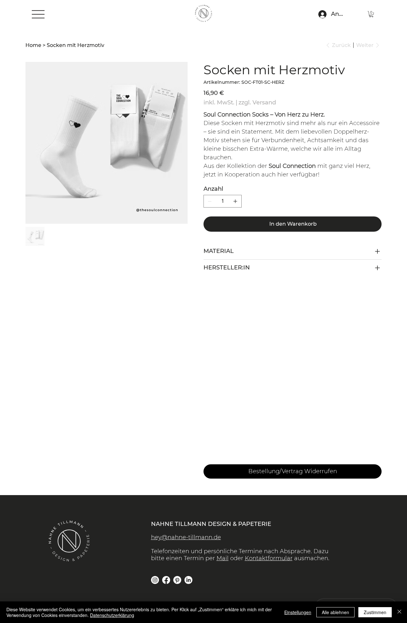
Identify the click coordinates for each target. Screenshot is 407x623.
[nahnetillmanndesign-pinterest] (177, 580)
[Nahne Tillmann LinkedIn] (188, 580)
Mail (223, 558)
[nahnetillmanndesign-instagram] (155, 580)
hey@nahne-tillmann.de (186, 537)
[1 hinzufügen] (235, 201)
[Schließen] (399, 612)
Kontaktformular (269, 558)
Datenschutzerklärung (112, 615)
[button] (371, 14)
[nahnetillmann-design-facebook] (166, 580)
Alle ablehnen (335, 612)
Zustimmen (375, 612)
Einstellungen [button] (297, 612)
